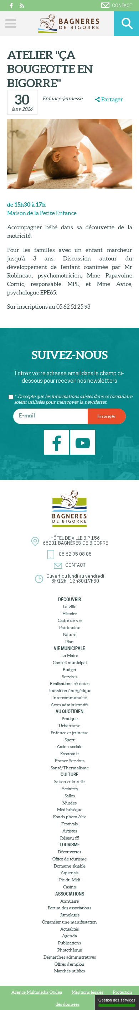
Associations (69, 894)
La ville (69, 606)
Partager (112, 99)
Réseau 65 (69, 838)
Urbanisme (69, 725)
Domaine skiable (70, 866)
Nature (69, 634)
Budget (69, 669)
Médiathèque (69, 809)
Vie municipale (69, 648)
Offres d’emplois (69, 964)
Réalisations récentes (69, 683)
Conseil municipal (70, 662)
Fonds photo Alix (69, 816)
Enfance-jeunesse (62, 98)
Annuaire (69, 901)
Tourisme (70, 844)
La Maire (69, 655)
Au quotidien (69, 711)
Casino (69, 887)
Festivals (69, 823)
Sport (69, 739)
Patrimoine (69, 627)
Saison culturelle (69, 781)
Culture (69, 774)
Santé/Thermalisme (70, 767)
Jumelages (69, 915)
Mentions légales (87, 992)
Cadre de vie (70, 620)
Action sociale (69, 746)
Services (69, 676)
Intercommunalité (69, 697)
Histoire (69, 613)
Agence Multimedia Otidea (36, 992)
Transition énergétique (69, 690)
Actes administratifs (69, 704)
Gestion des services (116, 1000)
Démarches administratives (69, 957)
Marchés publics (69, 971)
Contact (122, 6)
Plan (69, 641)
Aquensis (69, 872)
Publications (69, 943)
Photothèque (69, 950)
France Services (69, 760)
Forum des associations (69, 907)
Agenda (69, 935)
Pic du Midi (69, 879)
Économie (69, 753)
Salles (70, 795)
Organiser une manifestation (69, 922)
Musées (69, 803)
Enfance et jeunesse (69, 732)
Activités (69, 788)
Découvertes (69, 851)
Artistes (69, 831)
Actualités (69, 929)
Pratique (70, 718)
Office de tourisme (69, 859)
